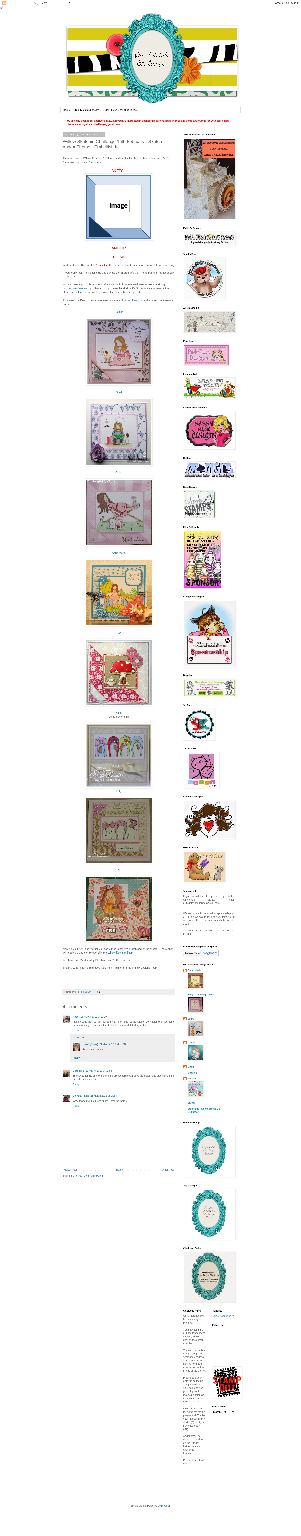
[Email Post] (98, 992)
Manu (191, 1066)
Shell (119, 392)
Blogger (165, 1505)
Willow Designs (78, 288)
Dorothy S (78, 1070)
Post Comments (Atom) (91, 1175)
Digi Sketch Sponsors (87, 110)
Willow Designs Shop (120, 952)
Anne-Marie (119, 552)
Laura (191, 1018)
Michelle (192, 1078)
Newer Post (70, 1169)
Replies (80, 1037)
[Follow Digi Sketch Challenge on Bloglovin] (201, 955)
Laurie (191, 1042)
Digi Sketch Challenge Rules (120, 110)
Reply (76, 1030)
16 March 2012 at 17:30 (93, 1016)
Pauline (118, 311)
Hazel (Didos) (90, 1044)
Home (66, 110)
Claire (118, 472)
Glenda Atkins (81, 1095)
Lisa (118, 632)
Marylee (192, 1072)
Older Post (168, 1169)
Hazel (118, 712)
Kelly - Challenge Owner (201, 994)
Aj (119, 870)
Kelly (119, 791)
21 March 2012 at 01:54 (99, 1070)
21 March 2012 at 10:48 (112, 1044)
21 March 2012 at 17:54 (103, 1095)
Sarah (191, 1102)
